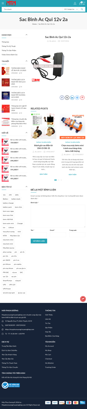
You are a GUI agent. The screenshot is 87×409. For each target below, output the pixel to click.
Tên (32, 230)
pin (16, 252)
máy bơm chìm (8, 240)
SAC (21, 272)
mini (19, 231)
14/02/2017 (50, 152)
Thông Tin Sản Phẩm (43, 142)
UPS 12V (12, 285)
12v (4, 195)
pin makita (17, 264)
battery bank (15, 199)
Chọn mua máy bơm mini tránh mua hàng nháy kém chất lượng (72, 148)
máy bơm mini (8, 244)
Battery (5, 199)
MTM (5, 236)
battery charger (8, 203)
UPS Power (7, 289)
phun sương (7, 252)
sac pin (13, 276)
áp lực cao (21, 293)
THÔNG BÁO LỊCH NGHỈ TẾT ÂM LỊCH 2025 (18, 82)
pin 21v (14, 256)
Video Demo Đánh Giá (9, 55)
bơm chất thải (8, 219)
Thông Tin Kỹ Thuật (9, 46)
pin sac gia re (20, 268)
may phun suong (8, 231)
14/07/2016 (65, 41)
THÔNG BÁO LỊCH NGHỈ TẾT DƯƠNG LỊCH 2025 (18, 95)
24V (10, 195)
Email (52, 230)
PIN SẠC (6, 272)
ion (4, 227)
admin (54, 41)
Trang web (72, 230)
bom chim (18, 207)
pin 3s (22, 252)
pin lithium (7, 264)
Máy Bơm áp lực (8, 248)
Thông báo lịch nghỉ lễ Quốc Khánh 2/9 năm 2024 (19, 108)
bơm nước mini (8, 223)
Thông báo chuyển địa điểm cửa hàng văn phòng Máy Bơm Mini (19, 121)
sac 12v (5, 276)
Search (82, 9)
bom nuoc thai (8, 215)
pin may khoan (8, 268)
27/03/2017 (79, 154)
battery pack (7, 207)
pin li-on (16, 260)
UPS (4, 285)
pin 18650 (6, 260)
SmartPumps (7, 280)
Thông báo (5, 42)
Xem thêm (43, 174)
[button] (55, 180)
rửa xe (14, 272)
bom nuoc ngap (8, 211)
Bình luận (35, 202)
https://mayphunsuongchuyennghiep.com (19, 329)
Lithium (11, 227)
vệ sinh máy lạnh (9, 293)
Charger (20, 223)
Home (34, 24)
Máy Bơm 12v (15, 236)
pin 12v (5, 256)
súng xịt (18, 280)
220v (17, 195)
